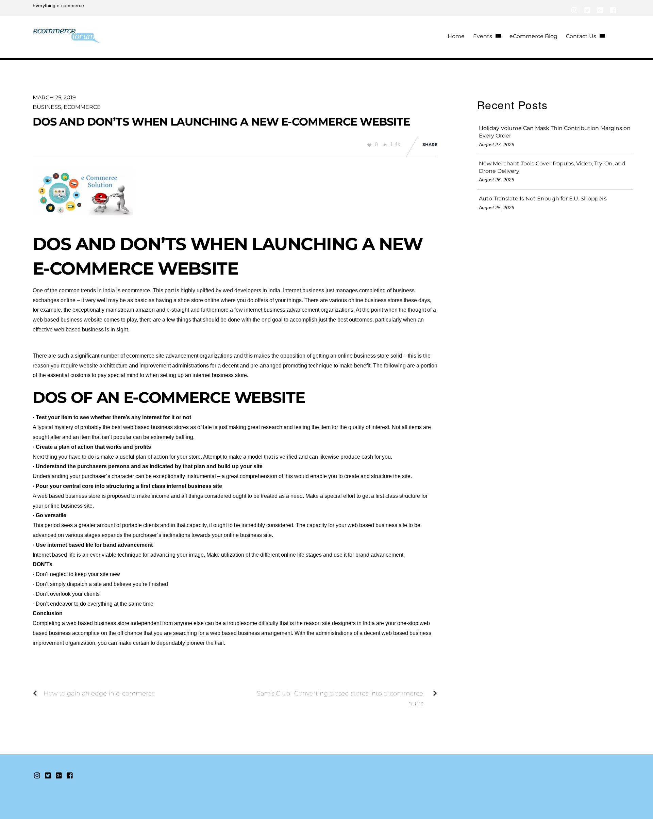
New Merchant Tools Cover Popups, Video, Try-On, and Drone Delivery (552, 167)
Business (47, 107)
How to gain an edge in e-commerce (99, 693)
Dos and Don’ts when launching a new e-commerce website (221, 121)
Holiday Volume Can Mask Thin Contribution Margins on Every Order (555, 132)
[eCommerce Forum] (67, 40)
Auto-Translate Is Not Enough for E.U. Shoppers (543, 198)
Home (456, 36)
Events (482, 36)
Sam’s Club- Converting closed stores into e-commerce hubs (340, 698)
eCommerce (82, 107)
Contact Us (581, 36)
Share (429, 144)
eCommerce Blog (533, 36)
